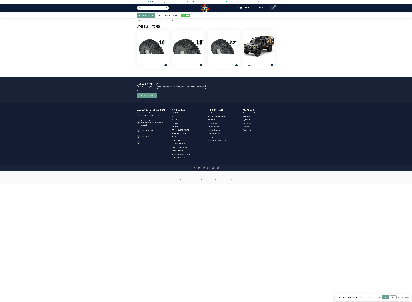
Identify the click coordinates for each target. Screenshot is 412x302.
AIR (173, 116)
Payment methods (214, 127)
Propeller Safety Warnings (217, 140)
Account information (250, 113)
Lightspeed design (223, 180)
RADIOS (175, 123)
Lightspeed (212, 180)
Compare (246, 127)
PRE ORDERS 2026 (178, 144)
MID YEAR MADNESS (179, 147)
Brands (159, 15)
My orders (246, 116)
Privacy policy (212, 123)
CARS (155, 21)
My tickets (246, 120)
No (393, 297)
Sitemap (210, 137)
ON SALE (185, 15)
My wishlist (247, 123)
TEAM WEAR (176, 140)
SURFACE (147, 21)
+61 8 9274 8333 (147, 131)
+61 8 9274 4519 (147, 137)
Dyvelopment (235, 180)
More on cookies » (403, 297)
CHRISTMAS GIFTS (178, 158)
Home (139, 21)
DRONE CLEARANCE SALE (181, 154)
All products (247, 130)
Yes (386, 297)
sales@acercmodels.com (149, 143)
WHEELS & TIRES (177, 21)
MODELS (175, 127)
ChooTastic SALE (178, 151)
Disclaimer (211, 120)
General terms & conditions (217, 116)
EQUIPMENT (176, 113)
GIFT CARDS (257, 2)
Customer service (269, 2)
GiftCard (175, 137)
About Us (211, 113)
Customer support (214, 133)
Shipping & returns (214, 130)
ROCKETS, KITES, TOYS (180, 133)
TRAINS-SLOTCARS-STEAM (181, 130)
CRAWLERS (164, 21)
